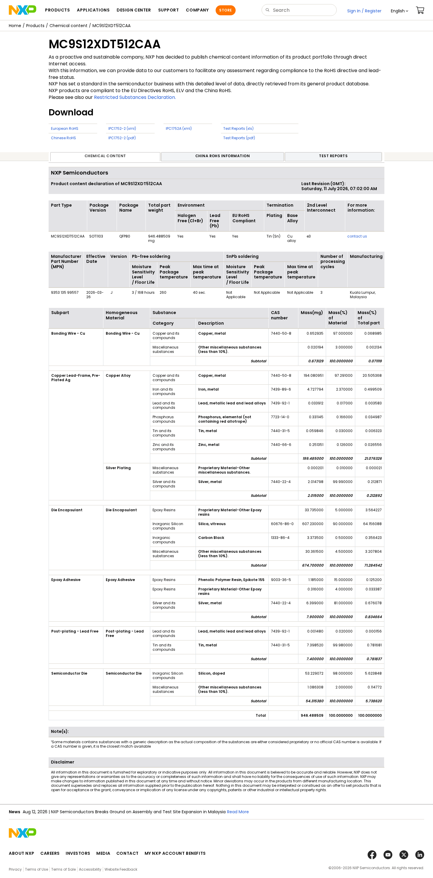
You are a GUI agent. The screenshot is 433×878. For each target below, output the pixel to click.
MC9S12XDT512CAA (111, 26)
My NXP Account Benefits (175, 853)
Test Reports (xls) (238, 128)
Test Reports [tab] (333, 155)
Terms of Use (36, 869)
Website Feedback (121, 869)
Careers (50, 853)
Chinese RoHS (63, 137)
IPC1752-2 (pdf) (122, 137)
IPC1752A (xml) (179, 128)
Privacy (15, 869)
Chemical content (68, 26)
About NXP (21, 853)
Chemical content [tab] (105, 155)
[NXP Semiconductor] (22, 10)
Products (35, 26)
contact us (357, 236)
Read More (238, 812)
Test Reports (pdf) (239, 137)
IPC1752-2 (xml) (122, 128)
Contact (127, 853)
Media (103, 853)
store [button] (225, 10)
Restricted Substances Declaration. (135, 97)
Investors (78, 853)
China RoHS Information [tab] (222, 155)
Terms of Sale (63, 869)
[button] (399, 11)
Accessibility (90, 869)
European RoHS (64, 128)
